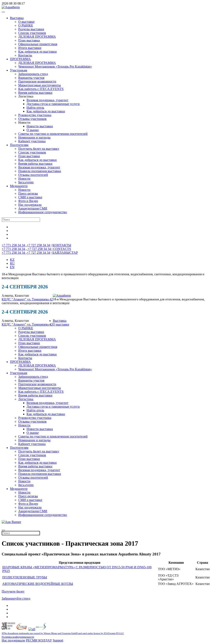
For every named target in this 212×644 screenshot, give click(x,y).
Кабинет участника (32, 141)
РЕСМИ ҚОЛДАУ (39, 640)
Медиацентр (19, 186)
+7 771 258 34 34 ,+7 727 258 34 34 (26, 252)
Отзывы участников (32, 119)
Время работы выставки (35, 92)
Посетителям (19, 145)
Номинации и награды (34, 137)
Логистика (25, 399)
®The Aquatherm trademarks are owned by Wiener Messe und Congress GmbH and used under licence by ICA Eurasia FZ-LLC (63, 633)
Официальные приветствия (37, 44)
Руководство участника (34, 115)
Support (58, 640)
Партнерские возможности (37, 81)
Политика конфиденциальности (18, 636)
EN (12, 267)
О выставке (26, 21)
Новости (24, 178)
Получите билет (13, 591)
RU (12, 263)
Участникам (18, 70)
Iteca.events (26, 182)
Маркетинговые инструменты (39, 85)
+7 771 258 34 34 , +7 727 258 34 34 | (27, 249)
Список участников (32, 33)
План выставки (29, 40)
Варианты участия (31, 77)
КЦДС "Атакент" (14, 299)
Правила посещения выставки (39, 171)
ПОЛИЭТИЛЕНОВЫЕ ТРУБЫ (24, 577)
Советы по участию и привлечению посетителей (53, 133)
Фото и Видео (28, 201)
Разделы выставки (31, 29)
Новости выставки (39, 126)
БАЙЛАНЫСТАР (65, 252)
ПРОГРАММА (20, 59)
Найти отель (35, 107)
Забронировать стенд (33, 74)
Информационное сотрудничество (42, 212)
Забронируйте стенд (16, 598)
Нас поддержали (30, 204)
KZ (12, 259)
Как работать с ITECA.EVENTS (41, 89)
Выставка (17, 18)
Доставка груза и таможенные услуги (53, 104)
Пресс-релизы (28, 193)
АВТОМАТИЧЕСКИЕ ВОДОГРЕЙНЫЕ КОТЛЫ (37, 583)
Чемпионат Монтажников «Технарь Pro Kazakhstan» (55, 66)
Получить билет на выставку (38, 148)
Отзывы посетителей (33, 175)
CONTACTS (62, 249)
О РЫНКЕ (25, 25)
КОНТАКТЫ (61, 245)
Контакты (25, 55)
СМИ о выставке (30, 197)
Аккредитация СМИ (32, 208)
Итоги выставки (29, 48)
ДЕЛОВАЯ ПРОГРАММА (37, 36)
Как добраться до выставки (37, 51)
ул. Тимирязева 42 (40, 299)
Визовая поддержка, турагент (47, 100)
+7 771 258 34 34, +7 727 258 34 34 (26, 245)
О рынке (32, 130)
